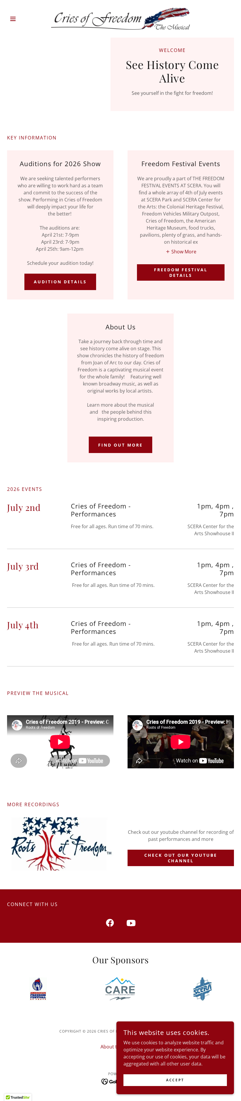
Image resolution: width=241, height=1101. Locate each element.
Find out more (120, 445)
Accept (175, 1080)
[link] (120, 19)
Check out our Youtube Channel (180, 857)
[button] (24, 19)
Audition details (60, 281)
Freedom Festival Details (181, 272)
